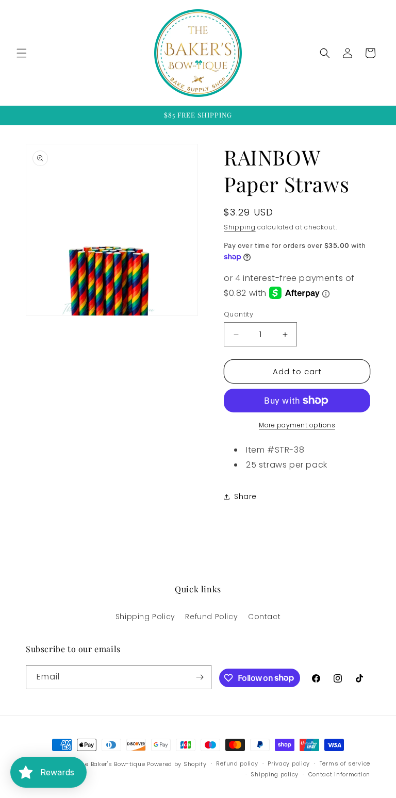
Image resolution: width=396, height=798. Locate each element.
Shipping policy (275, 774)
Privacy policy (289, 763)
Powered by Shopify (177, 764)
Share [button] (245, 496)
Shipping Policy (145, 616)
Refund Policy (211, 616)
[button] (21, 53)
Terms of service (345, 763)
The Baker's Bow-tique (111, 764)
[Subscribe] (199, 677)
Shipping (240, 227)
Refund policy (237, 763)
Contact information (339, 774)
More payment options (297, 425)
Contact (264, 616)
